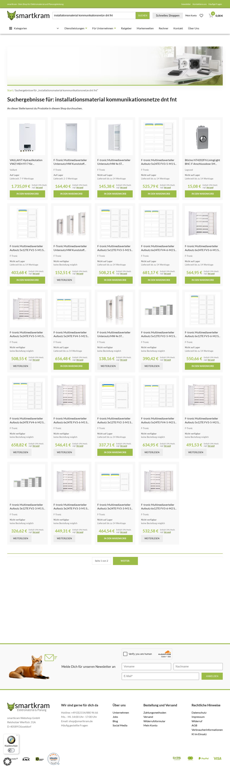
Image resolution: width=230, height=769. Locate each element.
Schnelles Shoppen (167, 15)
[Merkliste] (201, 15)
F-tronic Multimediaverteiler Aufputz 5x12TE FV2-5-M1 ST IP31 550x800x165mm (27, 249)
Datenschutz (199, 712)
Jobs (115, 716)
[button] (7, 761)
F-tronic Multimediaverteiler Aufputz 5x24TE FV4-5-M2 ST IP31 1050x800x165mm (71, 336)
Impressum (198, 716)
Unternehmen (121, 712)
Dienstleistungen (74, 28)
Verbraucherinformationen (207, 729)
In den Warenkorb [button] (28, 193)
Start (10, 90)
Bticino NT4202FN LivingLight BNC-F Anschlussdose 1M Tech (202, 163)
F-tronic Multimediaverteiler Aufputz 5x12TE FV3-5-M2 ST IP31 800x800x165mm (115, 249)
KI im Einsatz (199, 734)
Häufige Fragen (215, 4)
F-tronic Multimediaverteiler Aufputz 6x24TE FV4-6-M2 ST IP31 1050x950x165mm (158, 249)
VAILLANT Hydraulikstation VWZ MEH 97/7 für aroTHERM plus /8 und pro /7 (27, 163)
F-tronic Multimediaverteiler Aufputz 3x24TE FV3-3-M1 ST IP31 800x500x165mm (71, 508)
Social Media (120, 725)
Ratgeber (126, 28)
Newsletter (186, 4)
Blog (115, 721)
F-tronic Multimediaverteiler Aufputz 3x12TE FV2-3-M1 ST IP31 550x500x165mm (115, 422)
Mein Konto (191, 15)
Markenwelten (145, 28)
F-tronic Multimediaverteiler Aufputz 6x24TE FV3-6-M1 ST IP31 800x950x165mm (202, 249)
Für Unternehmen (102, 28)
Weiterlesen (64, 280)
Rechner (163, 28)
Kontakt (178, 28)
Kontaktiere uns (200, 4)
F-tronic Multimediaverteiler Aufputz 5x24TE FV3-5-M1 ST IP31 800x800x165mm (158, 163)
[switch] (11, 750)
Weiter (125, 560)
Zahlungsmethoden (154, 712)
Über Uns (193, 28)
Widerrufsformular (154, 721)
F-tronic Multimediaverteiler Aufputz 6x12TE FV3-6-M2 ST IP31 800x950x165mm (202, 336)
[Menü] (17, 736)
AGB (194, 725)
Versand (39, 187)
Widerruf (197, 721)
